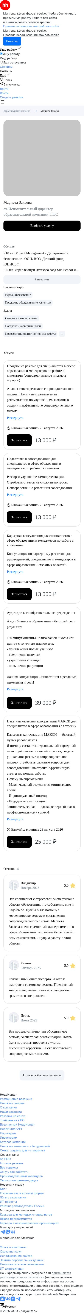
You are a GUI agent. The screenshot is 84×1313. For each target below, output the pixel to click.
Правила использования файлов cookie (31, 35)
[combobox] (8, 1306)
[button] (4, 88)
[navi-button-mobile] (2, 102)
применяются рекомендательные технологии (35, 1275)
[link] (6, 80)
